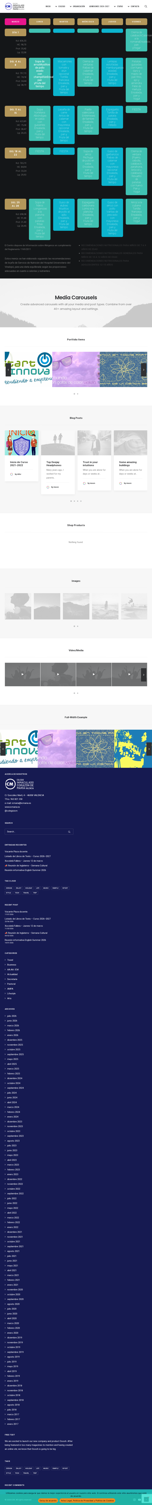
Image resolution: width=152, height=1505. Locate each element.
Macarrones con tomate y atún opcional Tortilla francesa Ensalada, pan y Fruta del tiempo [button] (65, 77)
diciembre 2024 (14, 1078)
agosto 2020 (13, 1304)
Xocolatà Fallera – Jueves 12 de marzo (24, 861)
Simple (55, 888)
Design (9, 888)
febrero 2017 (13, 1419)
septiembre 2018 (15, 1400)
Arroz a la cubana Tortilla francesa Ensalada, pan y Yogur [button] (137, 211)
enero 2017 (12, 1424)
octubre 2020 (13, 1294)
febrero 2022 (13, 1222)
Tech (17, 893)
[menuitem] (48, 6)
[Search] (39, 832)
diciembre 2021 (14, 1232)
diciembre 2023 (14, 1121)
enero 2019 (12, 1381)
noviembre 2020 (15, 1289)
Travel (26, 893)
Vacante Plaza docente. (16, 851)
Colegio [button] (61, 6)
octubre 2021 (13, 1241)
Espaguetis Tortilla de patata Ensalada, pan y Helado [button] (112, 117)
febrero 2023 (13, 1169)
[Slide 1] (74, 394)
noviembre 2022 (15, 1184)
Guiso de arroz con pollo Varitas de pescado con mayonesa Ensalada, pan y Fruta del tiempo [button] (112, 218)
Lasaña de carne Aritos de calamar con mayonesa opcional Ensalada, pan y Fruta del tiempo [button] (64, 125)
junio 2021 (12, 1260)
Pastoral (11, 984)
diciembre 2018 (14, 1385)
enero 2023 (12, 1174)
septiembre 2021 (15, 1246)
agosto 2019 (13, 1356)
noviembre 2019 (15, 1342)
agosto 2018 (13, 1405)
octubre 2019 (13, 1347)
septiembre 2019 (15, 1352)
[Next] (143, 376)
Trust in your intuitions (53, 464)
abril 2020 (12, 1318)
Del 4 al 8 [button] (16, 63)
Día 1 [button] (15, 32)
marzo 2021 (13, 1275)
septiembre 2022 (15, 1193)
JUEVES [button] (112, 21)
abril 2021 (12, 1270)
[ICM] (15, 6)
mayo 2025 (12, 1059)
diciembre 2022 (14, 1179)
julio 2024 (11, 1092)
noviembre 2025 (15, 1044)
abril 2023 (12, 1160)
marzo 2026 (13, 1025)
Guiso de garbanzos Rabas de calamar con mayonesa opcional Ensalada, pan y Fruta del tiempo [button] (112, 167)
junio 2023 (12, 1150)
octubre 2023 (13, 1131)
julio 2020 (11, 1308)
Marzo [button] (15, 21)
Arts (9, 998)
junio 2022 (12, 1203)
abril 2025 (12, 1064)
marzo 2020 (13, 1323)
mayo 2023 (12, 1155)
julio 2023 (11, 1145)
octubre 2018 (13, 1395)
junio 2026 (12, 1020)
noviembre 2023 (15, 1126)
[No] (148, 1497)
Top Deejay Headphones (17, 464)
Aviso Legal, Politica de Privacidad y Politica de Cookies (87, 1500)
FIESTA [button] (136, 109)
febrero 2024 (13, 1112)
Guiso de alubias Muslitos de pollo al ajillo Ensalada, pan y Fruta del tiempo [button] (64, 215)
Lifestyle (11, 993)
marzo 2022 (13, 1217)
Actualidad (12, 974)
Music (46, 888)
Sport (65, 888)
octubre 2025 (13, 1049)
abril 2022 (12, 1212)
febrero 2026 (13, 1030)
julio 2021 (11, 1256)
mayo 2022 (12, 1208)
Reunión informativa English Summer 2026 (25, 870)
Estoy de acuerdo (48, 1500)
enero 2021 (12, 1285)
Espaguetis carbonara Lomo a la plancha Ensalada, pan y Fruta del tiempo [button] (88, 213)
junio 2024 (12, 1097)
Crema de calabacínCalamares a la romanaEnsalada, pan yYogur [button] (138, 40)
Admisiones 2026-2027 (99, 6)
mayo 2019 (12, 1366)
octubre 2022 (13, 1189)
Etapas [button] (120, 6)
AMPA (10, 988)
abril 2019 (12, 1371)
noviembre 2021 (15, 1237)
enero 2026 (12, 1035)
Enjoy (18, 888)
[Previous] (8, 376)
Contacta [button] (135, 6)
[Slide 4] (81, 501)
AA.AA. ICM (13, 969)
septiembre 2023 (15, 1136)
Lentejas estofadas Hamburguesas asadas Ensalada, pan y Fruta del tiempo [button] (114, 72)
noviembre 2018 (15, 1390)
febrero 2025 (13, 1073)
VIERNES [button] (136, 21)
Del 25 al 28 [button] (16, 204)
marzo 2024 (13, 1107)
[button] (146, 6)
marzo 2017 (13, 1414)
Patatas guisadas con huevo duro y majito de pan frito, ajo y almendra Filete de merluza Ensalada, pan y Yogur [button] (137, 80)
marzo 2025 (13, 1068)
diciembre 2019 (14, 1337)
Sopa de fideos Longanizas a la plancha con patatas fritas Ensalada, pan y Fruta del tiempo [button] (41, 219)
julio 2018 (11, 1409)
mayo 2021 (12, 1265)
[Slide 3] (77, 501)
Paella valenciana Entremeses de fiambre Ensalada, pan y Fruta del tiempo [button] (89, 120)
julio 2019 (11, 1361)
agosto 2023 (13, 1140)
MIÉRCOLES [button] (88, 21)
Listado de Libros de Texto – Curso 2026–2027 (28, 856)
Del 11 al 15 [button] (16, 111)
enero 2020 (12, 1333)
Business (11, 964)
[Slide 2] (77, 394)
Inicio (48, 6)
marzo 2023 (13, 1164)
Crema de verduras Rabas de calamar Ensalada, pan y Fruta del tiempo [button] (88, 72)
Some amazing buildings (91, 464)
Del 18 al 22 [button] (16, 153)
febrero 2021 (13, 1280)
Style (8, 893)
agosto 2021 (13, 1251)
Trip (35, 893)
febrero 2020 (13, 1328)
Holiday (28, 888)
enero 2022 (12, 1227)
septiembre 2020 (15, 1299)
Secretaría (12, 979)
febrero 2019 (13, 1376)
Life (37, 888)
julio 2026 (11, 1016)
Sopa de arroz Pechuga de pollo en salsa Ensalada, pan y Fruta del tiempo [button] (88, 164)
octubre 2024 (13, 1083)
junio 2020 (12, 1313)
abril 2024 (12, 1102)
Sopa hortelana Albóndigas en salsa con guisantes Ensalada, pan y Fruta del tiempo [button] (40, 123)
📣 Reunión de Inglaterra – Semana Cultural (26, 865)
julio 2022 (11, 1198)
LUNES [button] (39, 21)
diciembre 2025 (14, 1040)
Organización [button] (79, 6)
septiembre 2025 (15, 1054)
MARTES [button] (64, 21)
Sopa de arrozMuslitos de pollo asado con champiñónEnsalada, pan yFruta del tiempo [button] (42, 74)
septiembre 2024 (15, 1088)
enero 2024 (12, 1116)
